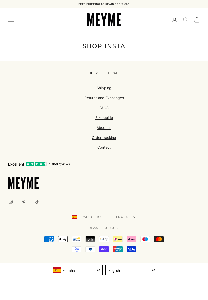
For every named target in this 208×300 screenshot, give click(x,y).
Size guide (104, 117)
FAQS (104, 108)
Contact (104, 147)
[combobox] (76, 270)
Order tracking (104, 137)
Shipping (104, 88)
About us (104, 127)
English (123, 217)
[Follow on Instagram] (10, 201)
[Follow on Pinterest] (23, 201)
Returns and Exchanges (104, 98)
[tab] (93, 74)
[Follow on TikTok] (37, 201)
